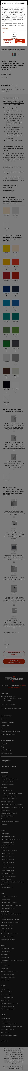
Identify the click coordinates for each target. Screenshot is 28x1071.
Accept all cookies (19, 41)
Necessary (15, 32)
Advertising (15, 36)
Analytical (15, 34)
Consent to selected (8, 41)
